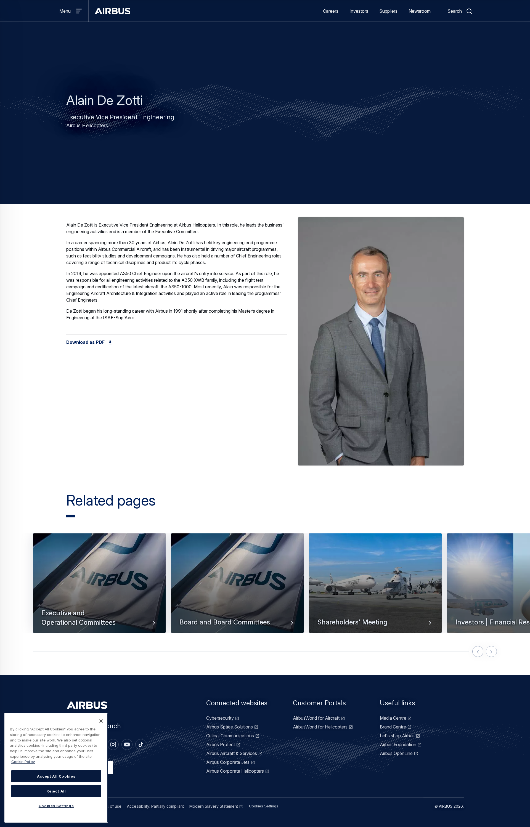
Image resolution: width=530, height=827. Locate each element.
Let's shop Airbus (397, 735)
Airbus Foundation (398, 744)
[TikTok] (140, 744)
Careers (330, 11)
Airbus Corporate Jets (228, 762)
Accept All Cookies (56, 776)
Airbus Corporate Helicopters (235, 771)
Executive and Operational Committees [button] (78, 617)
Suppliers (388, 11)
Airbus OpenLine (396, 753)
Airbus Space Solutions (229, 727)
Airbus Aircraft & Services (231, 753)
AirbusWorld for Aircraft (316, 718)
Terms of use (109, 806)
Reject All (56, 791)
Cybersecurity (220, 718)
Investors (358, 11)
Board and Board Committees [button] (224, 622)
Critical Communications (230, 735)
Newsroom (420, 11)
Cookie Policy (23, 761)
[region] (56, 768)
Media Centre (393, 718)
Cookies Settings (263, 806)
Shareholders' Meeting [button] (352, 622)
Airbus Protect (220, 744)
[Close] (101, 721)
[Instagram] (113, 744)
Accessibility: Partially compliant (155, 806)
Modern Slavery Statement (213, 806)
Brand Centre (393, 727)
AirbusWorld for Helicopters (320, 727)
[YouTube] (126, 744)
